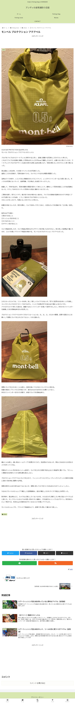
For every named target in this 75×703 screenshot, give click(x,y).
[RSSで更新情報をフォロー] (55, 563)
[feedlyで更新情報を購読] (19, 563)
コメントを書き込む (37, 683)
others (5, 514)
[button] (69, 372)
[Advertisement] (37, 41)
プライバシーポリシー (37, 697)
